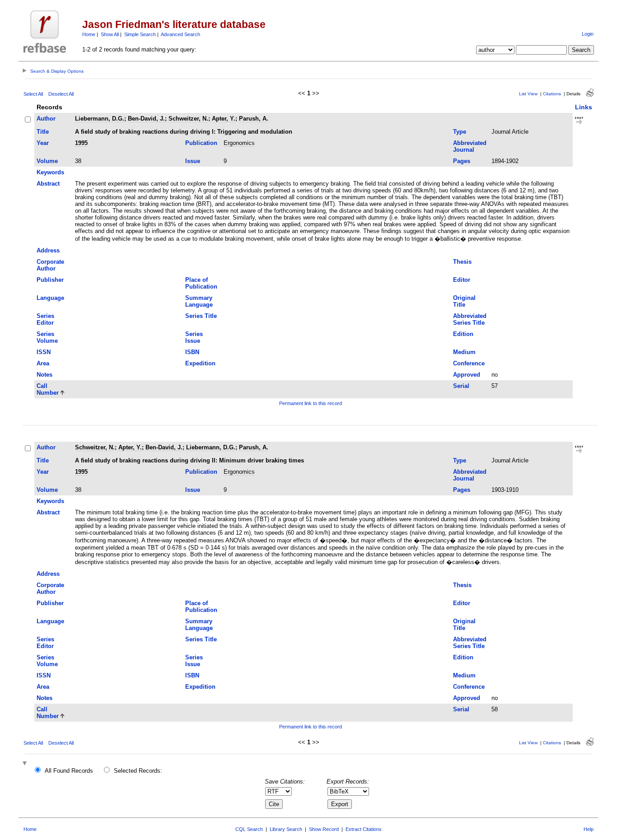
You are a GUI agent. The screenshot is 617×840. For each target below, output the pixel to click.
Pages (461, 161)
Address (48, 250)
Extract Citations (364, 829)
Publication (201, 143)
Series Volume (47, 337)
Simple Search (140, 34)
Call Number (48, 389)
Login (588, 34)
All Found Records (69, 770)
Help (589, 829)
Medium (464, 352)
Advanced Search (180, 34)
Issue (192, 161)
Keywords (50, 172)
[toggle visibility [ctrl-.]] (26, 763)
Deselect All (61, 94)
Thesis (462, 261)
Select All (33, 94)
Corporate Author (50, 265)
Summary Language (199, 301)
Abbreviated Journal (469, 146)
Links (583, 107)
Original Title (464, 301)
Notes (44, 374)
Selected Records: (138, 770)
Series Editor (45, 319)
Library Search (286, 829)
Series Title (201, 316)
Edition (463, 334)
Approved (466, 374)
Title (43, 131)
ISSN (44, 352)
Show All (110, 34)
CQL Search (249, 829)
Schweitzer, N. (188, 118)
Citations (552, 93)
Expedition (200, 363)
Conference (469, 363)
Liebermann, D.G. (99, 118)
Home (88, 34)
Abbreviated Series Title (469, 319)
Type (459, 131)
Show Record (324, 829)
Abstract (48, 183)
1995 (81, 143)
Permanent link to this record (310, 403)
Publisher (50, 279)
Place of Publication (201, 283)
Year (43, 143)
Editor (461, 279)
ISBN (192, 352)
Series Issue (194, 337)
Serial (461, 386)
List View (528, 93)
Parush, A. (253, 118)
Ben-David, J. (146, 118)
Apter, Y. (223, 118)
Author (46, 118)
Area (43, 363)
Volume (47, 161)
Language (50, 297)
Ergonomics (239, 143)
